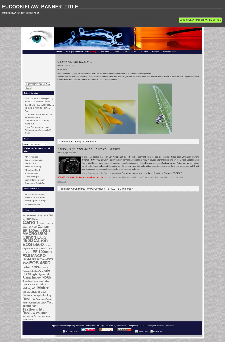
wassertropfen (29, 316)
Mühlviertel (27, 292)
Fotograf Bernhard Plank (81, 52)
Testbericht (29, 305)
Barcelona (27, 215)
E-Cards (144, 52)
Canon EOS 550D (35, 242)
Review (28, 299)
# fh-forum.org (31, 157)
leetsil (161, 326)
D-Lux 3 (28, 252)
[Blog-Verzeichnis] (88, 331)
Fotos (34, 267)
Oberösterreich (30, 295)
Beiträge (75, 141)
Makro (43, 287)
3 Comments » (125, 188)
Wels (24, 319)
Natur (36, 291)
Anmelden (170, 326)
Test (50, 302)
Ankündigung (77, 188)
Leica (42, 284)
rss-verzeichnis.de (33, 204)
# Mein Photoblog (33, 167)
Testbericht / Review (33, 311)
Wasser (41, 313)
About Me (105, 52)
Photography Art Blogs (35, 201)
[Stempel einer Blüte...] (110, 134)
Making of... (29, 288)
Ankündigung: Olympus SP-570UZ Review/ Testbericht (88, 149)
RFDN (141, 326)
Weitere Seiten (169, 52)
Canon (30, 222)
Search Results (130, 52)
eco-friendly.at (31, 173)
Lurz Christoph (32, 176)
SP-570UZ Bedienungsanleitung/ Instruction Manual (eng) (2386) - (147, 177)
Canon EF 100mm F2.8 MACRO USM (36, 230)
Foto (25, 267)
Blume (34, 219)
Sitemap (155, 52)
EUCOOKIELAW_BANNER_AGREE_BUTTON (200, 20)
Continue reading (96, 173)
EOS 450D (40, 262)
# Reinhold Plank (32, 170)
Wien (30, 319)
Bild (51, 215)
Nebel (43, 292)
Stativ (43, 303)
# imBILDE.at (31, 163)
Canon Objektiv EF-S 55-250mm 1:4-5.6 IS (37, 248)
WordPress (121, 326)
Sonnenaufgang (44, 299)
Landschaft (39, 281)
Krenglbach (27, 281)
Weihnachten (44, 316)
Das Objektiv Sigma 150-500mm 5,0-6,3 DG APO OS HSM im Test (39, 108)
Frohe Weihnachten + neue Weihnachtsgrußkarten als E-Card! (38, 130)
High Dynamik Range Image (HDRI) (36, 276)
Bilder (26, 218)
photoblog (44, 295)
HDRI (26, 274)
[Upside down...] (155, 134)
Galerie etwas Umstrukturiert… (74, 61)
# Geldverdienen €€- (34, 160)
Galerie (116, 52)
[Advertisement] (38, 67)
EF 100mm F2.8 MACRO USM (37, 255)
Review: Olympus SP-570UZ (100, 188)
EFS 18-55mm (39, 259)
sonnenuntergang (31, 303)
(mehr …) (61, 181)
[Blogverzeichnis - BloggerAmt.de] (70, 331)
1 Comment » (90, 141)
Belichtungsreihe (40, 215)
